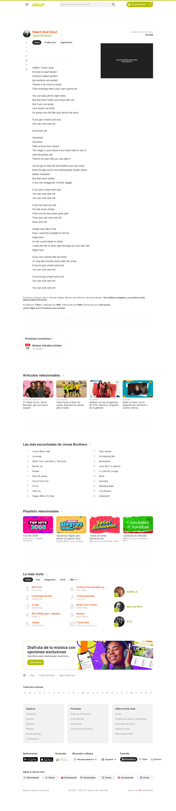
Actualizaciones (33, 734)
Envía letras (76, 724)
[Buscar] (113, 4)
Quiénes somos (122, 729)
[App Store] (46, 759)
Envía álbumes (77, 719)
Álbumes (30, 724)
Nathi (80, 305)
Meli (59, 305)
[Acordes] (26, 56)
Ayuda (118, 714)
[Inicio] (24, 675)
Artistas (30, 719)
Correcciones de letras (82, 729)
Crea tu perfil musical (81, 714)
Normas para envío (124, 734)
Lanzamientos (32, 739)
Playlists (30, 729)
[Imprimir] (26, 60)
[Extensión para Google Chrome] (62, 759)
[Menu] (27, 4)
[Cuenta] (150, 4)
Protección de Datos (125, 724)
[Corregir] (26, 65)
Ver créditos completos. (115, 298)
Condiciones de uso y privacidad (130, 719)
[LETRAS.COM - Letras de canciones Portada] (38, 4)
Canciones (31, 714)
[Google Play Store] (30, 759)
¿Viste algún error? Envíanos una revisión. (44, 308)
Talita (38, 305)
